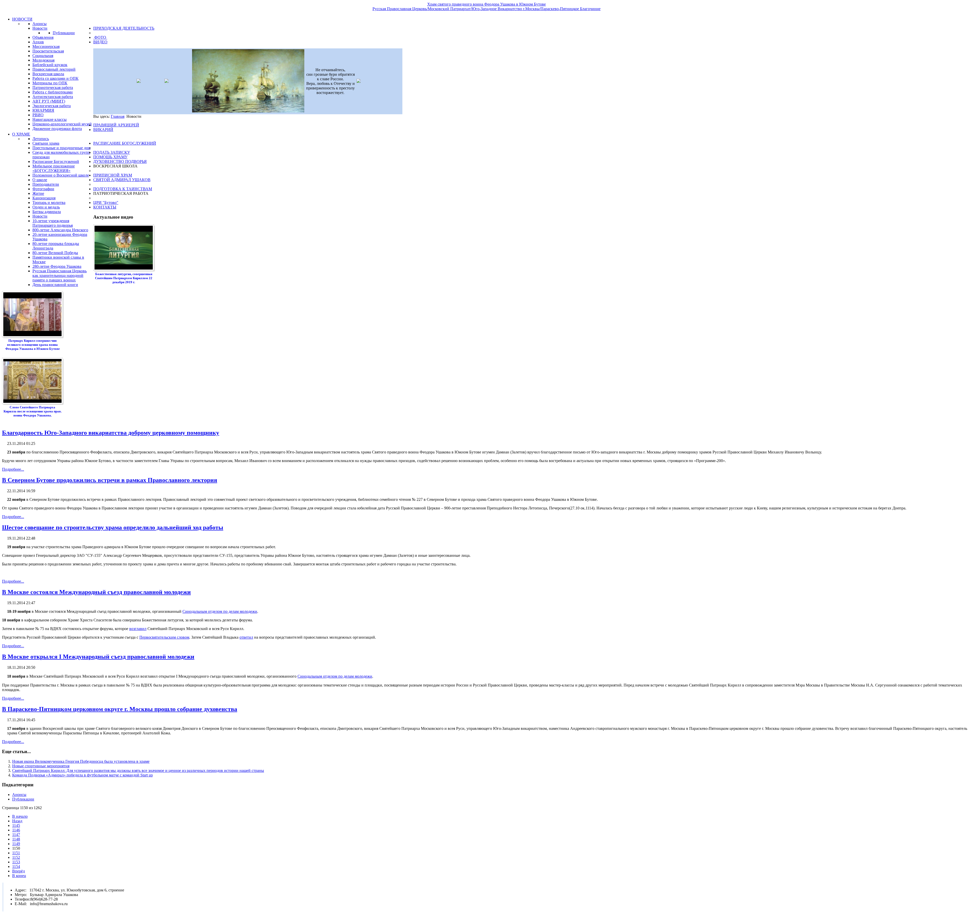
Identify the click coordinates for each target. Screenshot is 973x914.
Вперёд (18, 871)
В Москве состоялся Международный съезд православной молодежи (96, 592)
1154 (16, 866)
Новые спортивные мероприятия (40, 766)
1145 (16, 825)
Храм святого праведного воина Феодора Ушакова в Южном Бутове (486, 4)
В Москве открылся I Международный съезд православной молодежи (98, 656)
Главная (117, 116)
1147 (16, 834)
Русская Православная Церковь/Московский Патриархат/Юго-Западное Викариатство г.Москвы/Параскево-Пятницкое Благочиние (486, 9)
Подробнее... (13, 469)
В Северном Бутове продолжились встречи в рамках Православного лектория (109, 480)
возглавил (137, 628)
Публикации (23, 799)
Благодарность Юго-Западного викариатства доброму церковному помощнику (110, 432)
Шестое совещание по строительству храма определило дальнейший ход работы (112, 527)
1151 (16, 853)
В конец (19, 875)
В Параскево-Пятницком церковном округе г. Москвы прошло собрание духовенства (119, 709)
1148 (16, 839)
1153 (16, 862)
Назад (17, 821)
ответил (246, 637)
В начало (20, 816)
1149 (16, 844)
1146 (16, 830)
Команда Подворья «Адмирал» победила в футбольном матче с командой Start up (82, 775)
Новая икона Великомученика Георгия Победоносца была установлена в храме (80, 761)
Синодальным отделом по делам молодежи (219, 611)
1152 (16, 857)
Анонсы (19, 794)
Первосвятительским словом (164, 637)
